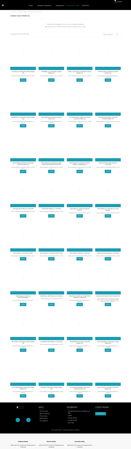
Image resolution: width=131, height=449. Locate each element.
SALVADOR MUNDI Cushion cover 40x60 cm (107, 118)
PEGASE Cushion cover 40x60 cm (51, 388)
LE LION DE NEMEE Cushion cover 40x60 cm (80, 388)
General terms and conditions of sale (78, 412)
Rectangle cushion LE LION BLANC (108, 209)
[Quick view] (27, 68)
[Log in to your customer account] (120, 6)
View (23, 80)
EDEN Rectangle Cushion (51, 209)
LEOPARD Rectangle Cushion (51, 342)
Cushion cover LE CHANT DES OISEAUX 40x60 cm (79, 296)
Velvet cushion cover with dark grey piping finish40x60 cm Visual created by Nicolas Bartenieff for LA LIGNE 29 (108, 300)
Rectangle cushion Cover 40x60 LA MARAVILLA (80, 163)
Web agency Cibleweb (73, 430)
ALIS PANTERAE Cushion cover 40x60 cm (23, 388)
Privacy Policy (72, 418)
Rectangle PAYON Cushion (80, 253)
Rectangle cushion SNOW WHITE (79, 209)
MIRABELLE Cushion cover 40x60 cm (51, 72)
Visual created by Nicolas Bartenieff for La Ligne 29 (107, 76)
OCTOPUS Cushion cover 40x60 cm (23, 72)
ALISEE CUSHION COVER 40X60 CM (108, 296)
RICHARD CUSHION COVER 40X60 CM (23, 342)
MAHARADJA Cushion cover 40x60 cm (51, 118)
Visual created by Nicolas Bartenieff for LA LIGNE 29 (23, 346)
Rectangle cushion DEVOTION (51, 253)
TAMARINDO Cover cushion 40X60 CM (80, 342)
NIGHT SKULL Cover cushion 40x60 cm (108, 388)
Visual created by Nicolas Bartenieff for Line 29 (23, 75)
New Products (44, 413)
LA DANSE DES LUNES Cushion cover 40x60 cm (79, 118)
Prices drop (43, 416)
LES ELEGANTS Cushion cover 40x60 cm (108, 342)
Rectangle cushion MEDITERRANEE (23, 296)
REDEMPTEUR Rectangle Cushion (108, 163)
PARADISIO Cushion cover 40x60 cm (23, 118)
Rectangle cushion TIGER (23, 253)
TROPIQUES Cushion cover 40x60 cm (108, 72)
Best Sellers (44, 418)
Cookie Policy (72, 420)
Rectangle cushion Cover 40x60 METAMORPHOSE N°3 (51, 163)
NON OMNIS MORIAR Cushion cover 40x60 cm (23, 163)
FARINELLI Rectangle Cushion (51, 296)
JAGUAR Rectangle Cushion (23, 209)
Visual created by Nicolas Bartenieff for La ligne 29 (51, 392)
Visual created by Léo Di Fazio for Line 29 (79, 212)
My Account (44, 411)
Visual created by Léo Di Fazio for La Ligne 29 (51, 75)
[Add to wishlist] (18, 68)
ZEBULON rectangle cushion (108, 253)
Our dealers (44, 421)
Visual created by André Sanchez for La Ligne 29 (79, 122)
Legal (70, 415)
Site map (71, 422)
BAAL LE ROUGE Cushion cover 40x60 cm (79, 72)
